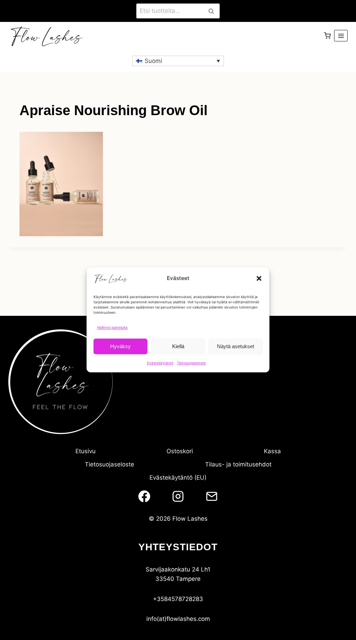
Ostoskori (180, 451)
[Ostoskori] (327, 35)
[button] (259, 278)
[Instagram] (178, 496)
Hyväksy (120, 346)
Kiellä (178, 346)
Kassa (272, 451)
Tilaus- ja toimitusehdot (238, 464)
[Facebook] (144, 496)
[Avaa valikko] (341, 35)
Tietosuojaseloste (191, 363)
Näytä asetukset (235, 346)
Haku (213, 11)
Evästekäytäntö (160, 363)
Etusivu (85, 451)
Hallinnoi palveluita (112, 327)
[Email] (212, 496)
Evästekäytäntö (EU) (178, 477)
